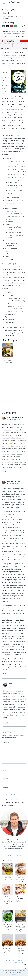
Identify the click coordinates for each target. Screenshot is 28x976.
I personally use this (14, 232)
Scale (6, 251)
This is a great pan (14, 298)
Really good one (13, 185)
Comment (7, 743)
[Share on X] (7, 26)
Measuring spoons (11, 248)
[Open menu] (4, 3)
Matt (4, 16)
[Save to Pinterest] (11, 26)
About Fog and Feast (14, 960)
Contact (14, 966)
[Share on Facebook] (3, 26)
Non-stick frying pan (12, 208)
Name (5, 770)
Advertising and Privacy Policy (14, 963)
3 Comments (5, 19)
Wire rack (8, 219)
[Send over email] (15, 26)
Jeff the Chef (12, 481)
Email (5, 779)
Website (5, 788)
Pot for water (9, 259)
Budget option (12, 183)
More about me (13, 855)
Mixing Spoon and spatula (13, 198)
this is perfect (19, 312)
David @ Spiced (13, 417)
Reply (4, 472)
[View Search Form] (24, 2)
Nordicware (14, 216)
